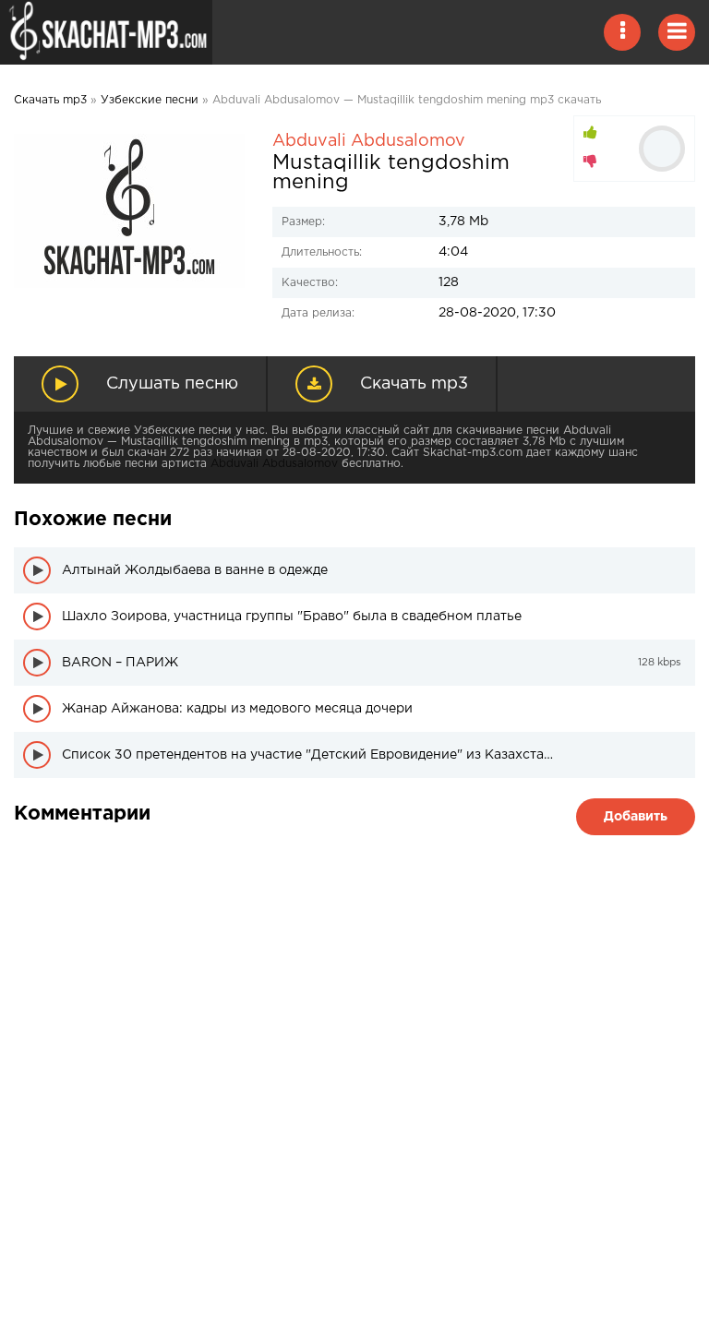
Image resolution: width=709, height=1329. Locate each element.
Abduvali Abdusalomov (368, 141)
